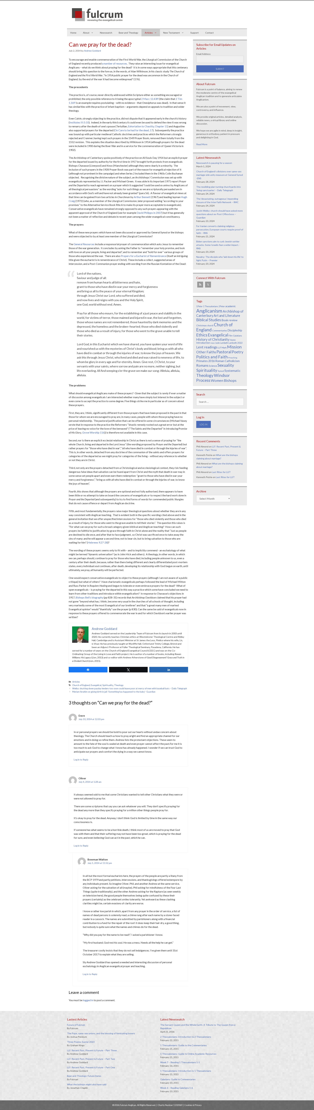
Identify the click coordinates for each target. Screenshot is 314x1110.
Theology (118, 685)
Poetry (237, 352)
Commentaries (219, 330)
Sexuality (226, 365)
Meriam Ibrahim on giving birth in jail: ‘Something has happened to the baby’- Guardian (113, 691)
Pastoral (224, 351)
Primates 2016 (205, 361)
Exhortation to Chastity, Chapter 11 (147, 126)
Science (213, 365)
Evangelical (96, 685)
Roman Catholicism (227, 361)
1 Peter (199, 306)
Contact (209, 32)
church (210, 325)
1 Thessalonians (210, 306)
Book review (229, 320)
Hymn (233, 339)
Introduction (203, 342)
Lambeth (224, 343)
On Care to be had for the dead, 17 (133, 130)
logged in (88, 1000)
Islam (212, 343)
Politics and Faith (212, 356)
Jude (217, 343)
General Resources (84, 244)
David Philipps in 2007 (149, 212)
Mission (234, 346)
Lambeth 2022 (235, 343)
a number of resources (114, 63)
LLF (219, 347)
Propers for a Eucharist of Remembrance (143, 255)
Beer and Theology (128, 32)
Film (231, 335)
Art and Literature (227, 315)
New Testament (171, 32)
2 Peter (221, 306)
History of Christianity (212, 339)
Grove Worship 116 (93, 432)
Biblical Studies (208, 319)
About (86, 32)
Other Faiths (206, 352)
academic (230, 306)
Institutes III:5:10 (79, 122)
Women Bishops (223, 380)
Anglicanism (209, 311)
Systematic (232, 370)
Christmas (201, 325)
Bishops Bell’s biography (89, 597)
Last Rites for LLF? (221, 472)
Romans (202, 365)
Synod (221, 371)
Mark (224, 347)
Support (194, 32)
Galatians (237, 335)
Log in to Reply (81, 759)
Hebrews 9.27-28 (97, 542)
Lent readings (206, 347)
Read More (201, 144)
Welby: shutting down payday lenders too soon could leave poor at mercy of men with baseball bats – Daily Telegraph (129, 688)
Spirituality (107, 685)
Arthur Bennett (142, 197)
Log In (203, 424)
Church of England (81, 685)
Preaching (232, 357)
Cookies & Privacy (193, 1105)
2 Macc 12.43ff (150, 98)
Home (73, 32)
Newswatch (106, 32)
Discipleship (235, 330)
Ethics (201, 334)
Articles (149, 32)
